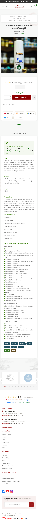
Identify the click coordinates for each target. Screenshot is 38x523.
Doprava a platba (7, 476)
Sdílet (5, 105)
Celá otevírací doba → (8, 427)
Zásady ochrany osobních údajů (11, 481)
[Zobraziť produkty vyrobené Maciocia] (9, 378)
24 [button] (36, 386)
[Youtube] (7, 491)
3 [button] (5, 386)
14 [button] (21, 386)
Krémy (7, 350)
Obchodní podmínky (7, 484)
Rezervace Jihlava (7, 468)
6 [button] (9, 386)
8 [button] (12, 386)
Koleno (7, 347)
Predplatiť (31, 504)
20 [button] (30, 386)
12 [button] (18, 386)
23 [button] (34, 386)
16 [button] (24, 386)
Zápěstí (22, 343)
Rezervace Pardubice (8, 466)
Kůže (29, 343)
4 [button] (6, 386)
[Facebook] (3, 491)
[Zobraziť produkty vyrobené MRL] (28, 378)
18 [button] (27, 386)
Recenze (19, 129)
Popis (19, 124)
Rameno (14, 343)
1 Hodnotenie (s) (17, 83)
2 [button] (3, 386)
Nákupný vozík (6, 463)
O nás (3, 447)
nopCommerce (11, 515)
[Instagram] (11, 491)
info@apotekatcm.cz (13, 1)
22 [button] (33, 386)
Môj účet (4, 455)
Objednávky (5, 458)
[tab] (19, 124)
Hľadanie (4, 437)
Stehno (21, 347)
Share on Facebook (9, 105)
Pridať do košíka (21, 97)
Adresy (4, 460)
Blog (3, 439)
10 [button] (15, 386)
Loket (6, 343)
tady (7, 153)
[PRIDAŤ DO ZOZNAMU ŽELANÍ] (34, 97)
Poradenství (5, 442)
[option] (10, 378)
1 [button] (1, 386)
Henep (22, 33)
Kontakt (4, 445)
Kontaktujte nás (19, 134)
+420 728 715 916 (27, 1)
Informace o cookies (8, 478)
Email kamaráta (13, 105)
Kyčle (14, 347)
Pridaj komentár (28, 83)
